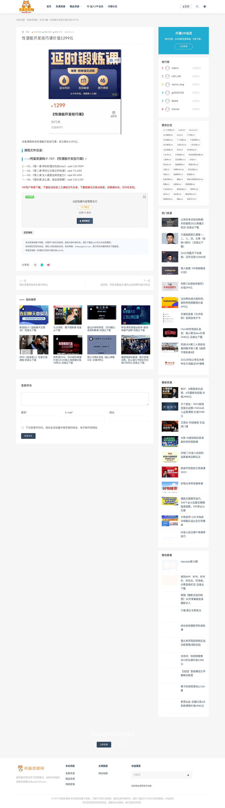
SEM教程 (168, 135)
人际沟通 (195, 145)
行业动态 (168, 189)
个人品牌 (181, 140)
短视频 (191, 174)
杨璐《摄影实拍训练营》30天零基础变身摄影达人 (192, 599)
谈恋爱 (177, 194)
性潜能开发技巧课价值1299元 (50, 250)
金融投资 (168, 199)
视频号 (194, 189)
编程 (180, 179)
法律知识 (178, 169)
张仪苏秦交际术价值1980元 (33, 285)
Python (193, 130)
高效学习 (192, 199)
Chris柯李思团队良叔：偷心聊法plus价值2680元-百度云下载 (193, 333)
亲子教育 (168, 145)
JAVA (181, 130)
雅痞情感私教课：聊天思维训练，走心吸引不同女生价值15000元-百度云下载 (135, 360)
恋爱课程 (28, 233)
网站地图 (103, 773)
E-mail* (69, 412)
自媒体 (177, 184)
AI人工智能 (168, 130)
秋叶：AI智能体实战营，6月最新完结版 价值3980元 (193, 393)
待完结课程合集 (196, 155)
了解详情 (121, 745)
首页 (49, 6)
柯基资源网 (32, 20)
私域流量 (168, 179)
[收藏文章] (35, 264)
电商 (166, 174)
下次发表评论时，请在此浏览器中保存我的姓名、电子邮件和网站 (61, 428)
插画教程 (180, 165)
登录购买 (85, 221)
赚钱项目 (190, 194)
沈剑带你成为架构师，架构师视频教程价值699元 (193, 303)
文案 (166, 169)
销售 (180, 199)
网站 (111, 412)
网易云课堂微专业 (195, 179)
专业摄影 (168, 140)
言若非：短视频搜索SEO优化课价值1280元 (192, 660)
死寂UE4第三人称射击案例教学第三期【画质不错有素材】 (193, 348)
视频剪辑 (181, 189)
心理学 (167, 160)
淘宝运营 (192, 169)
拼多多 (167, 165)
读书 (166, 194)
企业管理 (168, 150)
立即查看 (104, 745)
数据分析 (193, 165)
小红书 (167, 155)
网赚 (166, 184)
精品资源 (48, 32)
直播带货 (178, 174)
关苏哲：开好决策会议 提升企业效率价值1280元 (125, 285)
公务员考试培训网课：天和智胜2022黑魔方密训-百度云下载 (193, 223)
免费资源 (60, 6)
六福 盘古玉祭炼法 (191, 610)
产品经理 (195, 140)
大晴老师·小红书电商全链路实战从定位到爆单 (193, 521)
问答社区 (112, 6)
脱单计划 (58, 32)
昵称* (24, 412)
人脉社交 (181, 145)
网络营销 (70, 784)
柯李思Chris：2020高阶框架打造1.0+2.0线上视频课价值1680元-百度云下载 (67, 360)
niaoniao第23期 (189, 561)
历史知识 (192, 150)
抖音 (193, 160)
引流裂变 (180, 155)
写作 (180, 150)
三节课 (191, 135)
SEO (180, 135)
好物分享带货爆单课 (192, 483)
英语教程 (190, 184)
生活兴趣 (44, 20)
